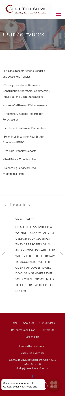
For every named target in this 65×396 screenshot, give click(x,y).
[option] (32, 255)
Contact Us (47, 329)
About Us (28, 322)
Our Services (47, 322)
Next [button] (59, 255)
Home (14, 322)
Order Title (32, 336)
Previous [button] (5, 255)
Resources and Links (23, 329)
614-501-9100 (32, 364)
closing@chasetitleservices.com (32, 368)
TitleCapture (39, 346)
